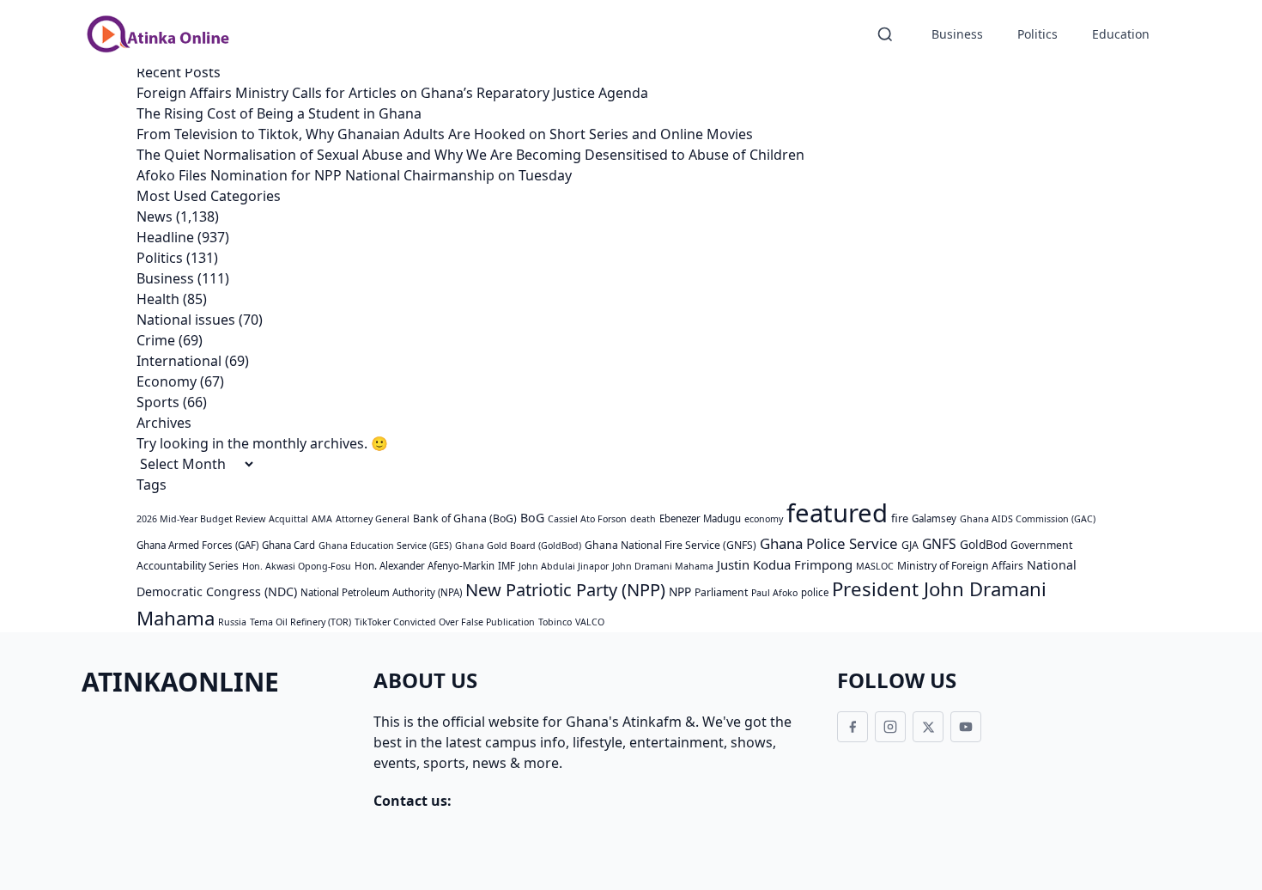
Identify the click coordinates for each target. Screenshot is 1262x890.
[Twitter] (928, 726)
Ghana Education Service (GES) (385, 545)
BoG (532, 517)
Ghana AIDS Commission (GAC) (1027, 519)
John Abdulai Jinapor (564, 566)
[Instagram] (890, 726)
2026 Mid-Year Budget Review (201, 519)
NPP (680, 591)
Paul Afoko (774, 593)
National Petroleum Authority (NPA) (381, 592)
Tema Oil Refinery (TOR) (300, 622)
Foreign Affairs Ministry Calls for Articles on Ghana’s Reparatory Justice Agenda (392, 92)
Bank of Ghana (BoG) (465, 518)
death (643, 519)
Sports (158, 402)
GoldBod (983, 544)
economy (763, 519)
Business (957, 34)
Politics (1037, 34)
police (814, 592)
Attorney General (373, 519)
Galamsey (934, 518)
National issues (186, 319)
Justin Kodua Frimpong (784, 564)
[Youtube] (965, 726)
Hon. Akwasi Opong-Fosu (296, 566)
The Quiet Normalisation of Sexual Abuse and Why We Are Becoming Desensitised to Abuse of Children (470, 154)
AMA (322, 519)
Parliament (721, 592)
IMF (506, 565)
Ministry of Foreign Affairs (960, 565)
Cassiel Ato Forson (587, 519)
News (155, 216)
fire (899, 518)
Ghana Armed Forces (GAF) (197, 545)
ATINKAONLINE (180, 681)
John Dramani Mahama (662, 566)
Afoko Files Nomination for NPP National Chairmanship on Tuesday (354, 175)
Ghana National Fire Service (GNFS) (670, 545)
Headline (165, 237)
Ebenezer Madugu (700, 518)
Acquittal (288, 519)
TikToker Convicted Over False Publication (445, 622)
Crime (156, 340)
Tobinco (555, 622)
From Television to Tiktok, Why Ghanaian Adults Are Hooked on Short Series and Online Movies (445, 134)
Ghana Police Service (829, 543)
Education (1121, 34)
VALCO (589, 622)
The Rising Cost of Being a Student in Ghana (279, 113)
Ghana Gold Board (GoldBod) (518, 545)
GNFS (939, 543)
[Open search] (885, 34)
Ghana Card (288, 545)
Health (158, 299)
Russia (232, 622)
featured (837, 513)
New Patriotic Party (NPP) (565, 589)
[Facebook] (852, 726)
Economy (167, 381)
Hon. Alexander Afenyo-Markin (424, 565)
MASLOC (875, 566)
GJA (910, 545)
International (179, 360)
